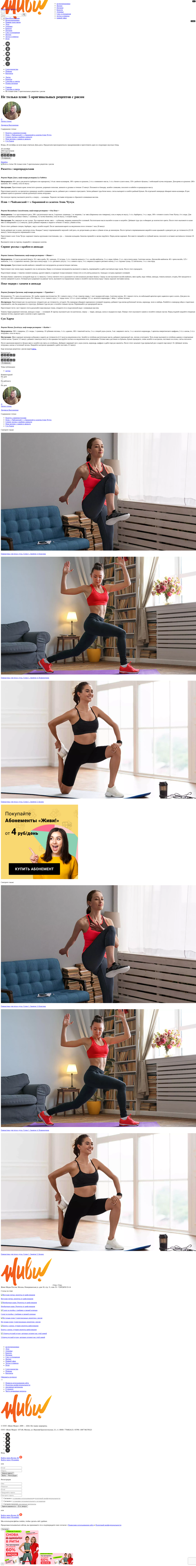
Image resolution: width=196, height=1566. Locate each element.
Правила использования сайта (17, 1383)
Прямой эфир (10, 1361)
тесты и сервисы (63, 16)
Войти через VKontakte (10, 1460)
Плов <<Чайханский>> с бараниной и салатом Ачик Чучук (28, 135)
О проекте (9, 1389)
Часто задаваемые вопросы (15, 1391)
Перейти (4, 162)
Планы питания (11, 83)
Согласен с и (31, 1498)
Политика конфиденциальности (17, 1385)
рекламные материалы (14, 1387)
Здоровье (60, 12)
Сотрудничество (11, 69)
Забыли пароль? (7, 1473)
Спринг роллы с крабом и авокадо (18, 137)
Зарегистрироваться (9, 1506)
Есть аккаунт (22, 1506)
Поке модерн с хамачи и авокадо (18, 139)
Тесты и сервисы (11, 37)
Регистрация (12, 1475)
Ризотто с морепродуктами (15, 133)
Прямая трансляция (13, 22)
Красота (60, 10)
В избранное (6, 158)
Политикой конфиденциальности (108, 1525)
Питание (60, 8)
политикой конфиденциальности (47, 1498)
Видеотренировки (12, 20)
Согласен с (24, 1501)
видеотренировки (63, 4)
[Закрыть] (2, 1564)
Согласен (5, 1529)
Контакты (9, 73)
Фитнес (59, 6)
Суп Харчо (9, 141)
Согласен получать (19, 1504)
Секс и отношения (64, 14)
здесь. (34, 349)
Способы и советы (12, 81)
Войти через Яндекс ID (10, 1458)
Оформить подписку (9, 9)
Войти (4, 1475)
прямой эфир (62, 18)
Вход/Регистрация (12, 18)
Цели (7, 39)
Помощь (8, 71)
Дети (7, 24)
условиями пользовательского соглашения (28, 1501)
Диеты (8, 77)
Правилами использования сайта (81, 1525)
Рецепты (8, 79)
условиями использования (22, 1498)
